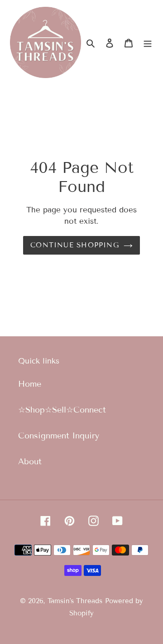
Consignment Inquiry (58, 436)
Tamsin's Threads (75, 601)
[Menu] (147, 42)
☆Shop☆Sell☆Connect (62, 410)
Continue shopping (74, 245)
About (30, 462)
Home (29, 384)
